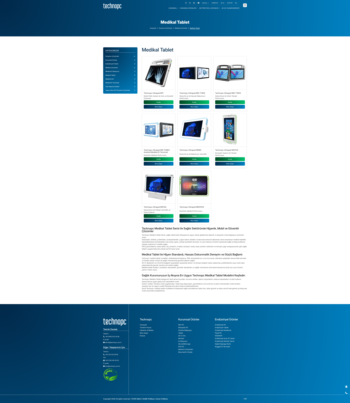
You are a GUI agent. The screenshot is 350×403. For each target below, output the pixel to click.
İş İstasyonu (182, 341)
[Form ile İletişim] (346, 386)
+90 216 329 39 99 (111, 354)
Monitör (181, 338)
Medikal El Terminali (112, 83)
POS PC (181, 347)
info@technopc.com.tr (112, 366)
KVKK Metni (136, 399)
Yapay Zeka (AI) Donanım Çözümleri (117, 90)
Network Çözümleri (185, 349)
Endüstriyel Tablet (221, 327)
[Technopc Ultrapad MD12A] (158, 187)
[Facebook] (186, 3)
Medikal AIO (109, 79)
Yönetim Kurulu (145, 327)
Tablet (180, 333)
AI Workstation (220, 376)
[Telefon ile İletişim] (346, 393)
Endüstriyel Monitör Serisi (224, 341)
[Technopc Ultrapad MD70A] (230, 130)
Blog (222, 3)
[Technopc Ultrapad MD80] (194, 130)
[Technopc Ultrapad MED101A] (194, 187)
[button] (236, 3)
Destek (204, 3)
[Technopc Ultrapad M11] (158, 73)
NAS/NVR (218, 336)
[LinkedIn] (194, 3)
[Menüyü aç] (245, 5)
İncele (159, 102)
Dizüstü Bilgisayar (185, 330)
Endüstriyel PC (220, 325)
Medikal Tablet (195, 28)
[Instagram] (190, 3)
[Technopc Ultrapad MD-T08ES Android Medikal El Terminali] (158, 130)
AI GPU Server (220, 381)
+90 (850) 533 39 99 (112, 336)
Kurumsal (173, 8)
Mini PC (181, 325)
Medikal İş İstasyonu (112, 71)
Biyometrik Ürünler (185, 352)
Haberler (215, 3)
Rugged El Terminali (222, 347)
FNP (245, 399)
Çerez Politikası (162, 399)
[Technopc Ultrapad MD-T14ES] (194, 73)
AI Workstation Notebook (224, 384)
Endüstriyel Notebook (223, 330)
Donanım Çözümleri (188, 8)
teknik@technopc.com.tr (113, 342)
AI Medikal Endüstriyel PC (224, 389)
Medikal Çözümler (181, 28)
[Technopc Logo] (112, 6)
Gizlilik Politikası (149, 399)
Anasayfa (153, 28)
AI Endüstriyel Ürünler (223, 387)
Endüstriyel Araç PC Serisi (225, 338)
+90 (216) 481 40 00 (112, 360)
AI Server (218, 378)
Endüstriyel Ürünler (111, 64)
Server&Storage (184, 344)
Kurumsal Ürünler (111, 60)
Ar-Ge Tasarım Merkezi (230, 8)
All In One (181, 336)
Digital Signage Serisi (223, 344)
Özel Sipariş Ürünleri (112, 86)
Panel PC (218, 333)
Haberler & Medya (146, 330)
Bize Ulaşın (158, 107)
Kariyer (230, 3)
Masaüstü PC (183, 327)
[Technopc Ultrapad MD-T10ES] (230, 73)
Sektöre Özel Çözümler (208, 8)
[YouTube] (199, 3)
